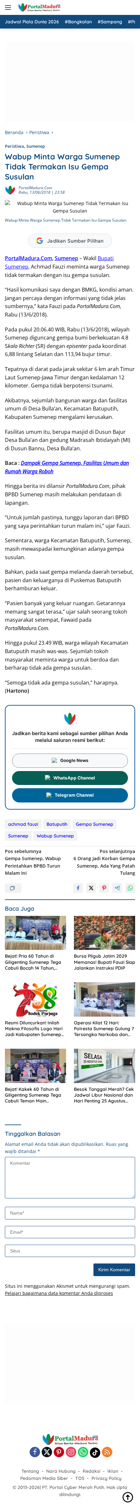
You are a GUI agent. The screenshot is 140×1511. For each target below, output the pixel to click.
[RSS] (107, 1452)
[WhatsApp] (83, 1452)
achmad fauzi (23, 824)
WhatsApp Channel (74, 777)
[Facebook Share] (78, 888)
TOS (79, 1478)
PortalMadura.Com (35, 187)
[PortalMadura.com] (38, 7)
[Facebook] (35, 1452)
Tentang (30, 1471)
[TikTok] (95, 1453)
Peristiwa (14, 146)
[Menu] (9, 7)
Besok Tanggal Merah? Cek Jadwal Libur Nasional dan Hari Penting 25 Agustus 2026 (104, 1095)
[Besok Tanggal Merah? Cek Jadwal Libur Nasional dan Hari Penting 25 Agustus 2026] (104, 1066)
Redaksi (91, 1471)
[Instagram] (71, 1452)
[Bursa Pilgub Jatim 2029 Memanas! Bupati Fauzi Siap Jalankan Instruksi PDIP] (104, 933)
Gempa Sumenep (94, 824)
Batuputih (57, 824)
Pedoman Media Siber (44, 1478)
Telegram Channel (74, 795)
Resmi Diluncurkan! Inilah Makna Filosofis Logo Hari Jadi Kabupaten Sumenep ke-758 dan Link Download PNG (34, 1029)
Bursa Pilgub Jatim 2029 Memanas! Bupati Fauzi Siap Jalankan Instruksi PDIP (104, 962)
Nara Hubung (61, 1471)
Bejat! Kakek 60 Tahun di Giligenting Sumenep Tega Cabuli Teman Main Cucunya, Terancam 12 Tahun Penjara (33, 1095)
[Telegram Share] (117, 888)
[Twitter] (47, 1452)
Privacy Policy (106, 1478)
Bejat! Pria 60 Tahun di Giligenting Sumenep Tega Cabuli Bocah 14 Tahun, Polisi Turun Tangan (33, 962)
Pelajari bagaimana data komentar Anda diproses (59, 1293)
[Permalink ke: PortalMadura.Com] (10, 190)
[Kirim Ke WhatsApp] (130, 888)
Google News (74, 760)
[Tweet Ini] (91, 888)
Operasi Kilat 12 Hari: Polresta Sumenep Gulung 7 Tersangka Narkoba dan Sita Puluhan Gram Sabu (104, 1029)
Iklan (112, 1471)
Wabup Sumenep (55, 836)
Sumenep (35, 146)
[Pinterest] (59, 1452)
